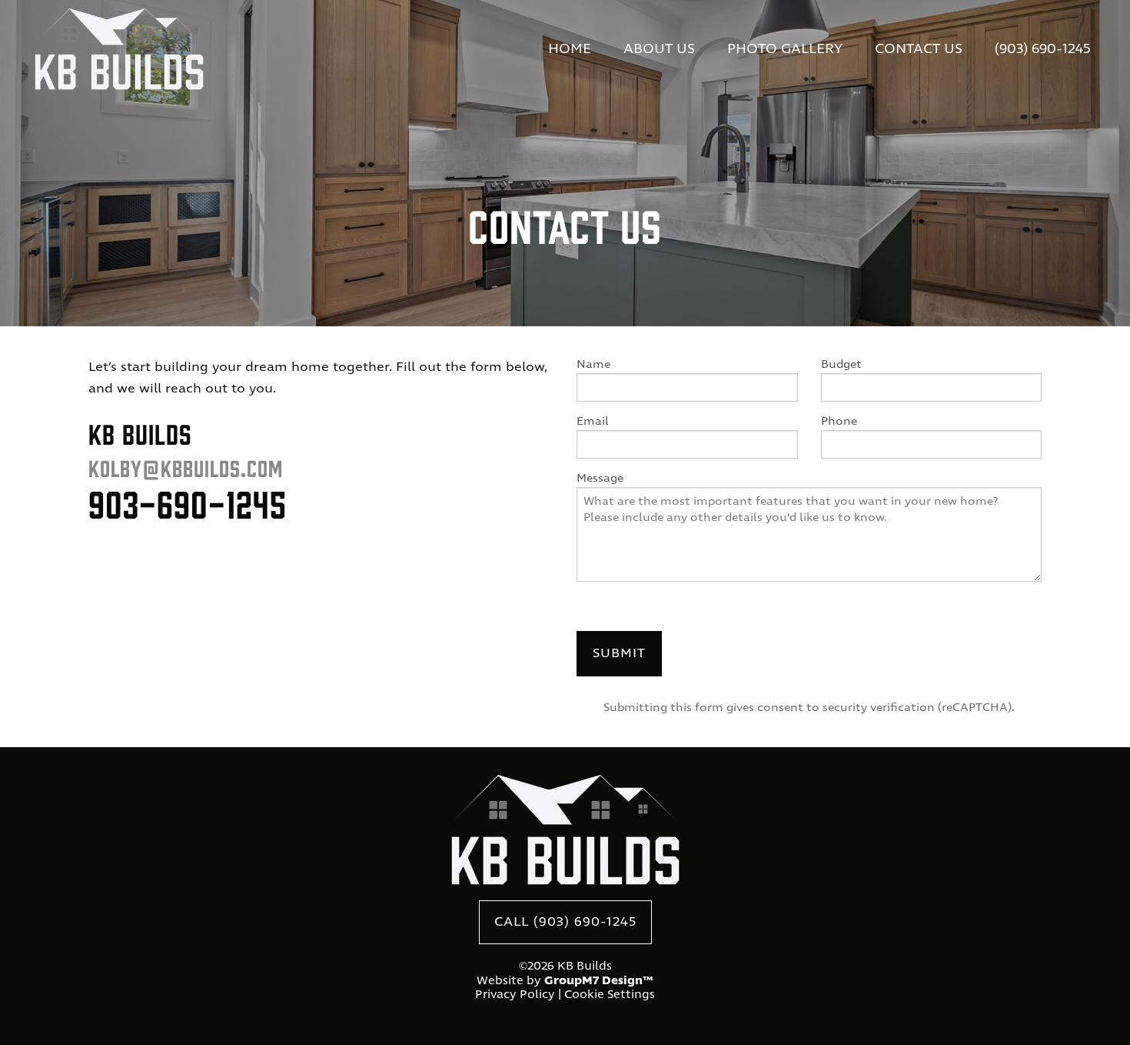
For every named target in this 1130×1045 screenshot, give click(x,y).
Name (593, 365)
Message (600, 479)
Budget (841, 365)
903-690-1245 (187, 502)
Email (593, 422)
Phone (839, 422)
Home (569, 49)
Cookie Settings (609, 995)
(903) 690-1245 (1043, 49)
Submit (619, 654)
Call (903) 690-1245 (565, 922)
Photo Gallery (785, 49)
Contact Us (918, 49)
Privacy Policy (515, 995)
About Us (659, 49)
